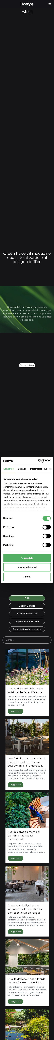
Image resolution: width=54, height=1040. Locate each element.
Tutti (27, 598)
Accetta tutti (27, 558)
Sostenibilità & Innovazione (27, 629)
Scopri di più (27, 365)
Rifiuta (27, 576)
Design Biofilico (27, 606)
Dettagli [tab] (22, 469)
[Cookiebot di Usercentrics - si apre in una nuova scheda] (38, 461)
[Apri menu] (49, 4)
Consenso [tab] (8, 469)
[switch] (46, 527)
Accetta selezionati (27, 567)
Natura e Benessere (27, 613)
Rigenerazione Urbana (27, 621)
